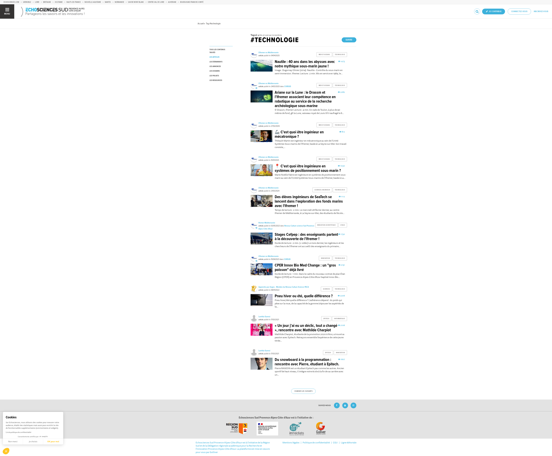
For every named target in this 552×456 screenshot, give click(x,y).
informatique (339, 319)
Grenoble (27, 2)
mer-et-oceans (324, 55)
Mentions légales (290, 442)
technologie (340, 55)
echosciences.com (11, 2)
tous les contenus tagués (217, 51)
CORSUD (287, 86)
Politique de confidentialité (316, 442)
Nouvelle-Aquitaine (93, 2)
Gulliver (214, 452)
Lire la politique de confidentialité (18, 432)
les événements (215, 62)
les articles (214, 57)
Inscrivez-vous (541, 11)
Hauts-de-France (73, 2)
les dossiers (214, 71)
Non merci (13, 441)
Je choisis (33, 441)
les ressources (215, 80)
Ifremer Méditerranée (266, 223)
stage (342, 225)
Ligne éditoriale (348, 442)
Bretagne (47, 2)
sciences (326, 289)
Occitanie (59, 2)
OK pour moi (53, 441)
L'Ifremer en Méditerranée (268, 52)
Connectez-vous (519, 11)
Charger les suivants (303, 391)
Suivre (349, 39)
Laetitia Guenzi (264, 316)
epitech (326, 319)
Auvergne (172, 2)
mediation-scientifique (326, 225)
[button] (6, 451)
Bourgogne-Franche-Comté (191, 2)
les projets (214, 76)
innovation (325, 258)
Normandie (119, 2)
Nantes (108, 2)
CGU (335, 442)
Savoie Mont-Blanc (136, 2)
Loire (37, 2)
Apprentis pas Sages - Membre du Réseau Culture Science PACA (283, 287)
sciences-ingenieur (322, 190)
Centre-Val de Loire (156, 2)
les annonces (215, 66)
